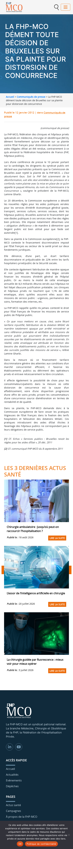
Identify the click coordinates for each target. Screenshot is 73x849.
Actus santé (13, 805)
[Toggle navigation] (65, 7)
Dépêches (12, 786)
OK (20, 844)
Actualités (12, 775)
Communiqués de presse (31, 96)
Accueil (10, 96)
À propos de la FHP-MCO (21, 817)
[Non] (68, 835)
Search (56, 7)
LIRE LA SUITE (57, 538)
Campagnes (13, 811)
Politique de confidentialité (41, 844)
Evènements (14, 780)
